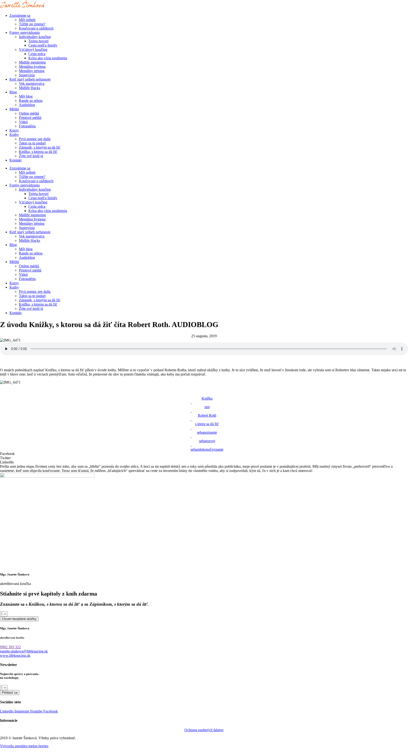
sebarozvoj (207, 441)
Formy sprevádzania (24, 32)
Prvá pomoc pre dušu (35, 139)
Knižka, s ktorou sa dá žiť (38, 152)
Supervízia (27, 75)
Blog (13, 92)
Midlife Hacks (29, 88)
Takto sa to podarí (32, 143)
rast (207, 407)
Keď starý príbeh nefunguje (30, 79)
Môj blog (26, 96)
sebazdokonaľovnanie (207, 449)
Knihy (14, 135)
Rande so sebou (30, 101)
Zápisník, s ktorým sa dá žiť (39, 147)
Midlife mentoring (32, 62)
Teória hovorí (38, 41)
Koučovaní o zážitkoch (36, 28)
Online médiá (29, 113)
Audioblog (27, 105)
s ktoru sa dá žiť (207, 424)
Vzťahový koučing (33, 50)
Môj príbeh (27, 20)
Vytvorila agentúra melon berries (24, 746)
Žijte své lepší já (31, 156)
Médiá (14, 109)
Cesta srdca (36, 54)
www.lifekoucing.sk (15, 655)
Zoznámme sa (19, 15)
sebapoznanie (207, 432)
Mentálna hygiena (32, 67)
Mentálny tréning (31, 71)
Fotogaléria (27, 126)
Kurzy (14, 130)
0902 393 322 (10, 647)
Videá (23, 122)
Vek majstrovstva (31, 84)
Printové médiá (30, 118)
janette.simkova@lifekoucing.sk (24, 651)
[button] (204, 454)
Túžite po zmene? (32, 24)
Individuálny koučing (35, 37)
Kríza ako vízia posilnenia (47, 58)
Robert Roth (207, 415)
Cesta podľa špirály (42, 45)
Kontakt (15, 160)
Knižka (207, 398)
